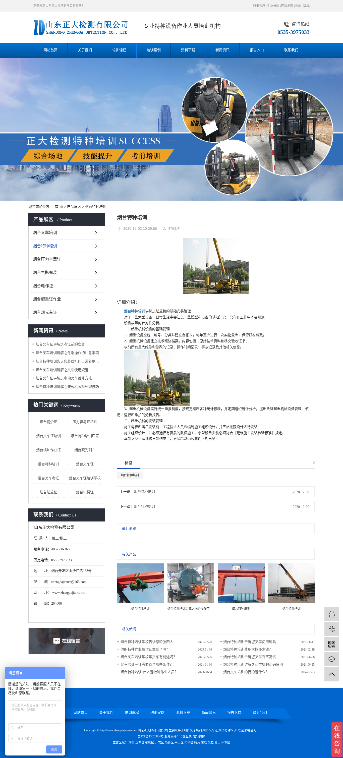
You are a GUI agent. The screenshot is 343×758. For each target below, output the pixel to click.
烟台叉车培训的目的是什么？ (246, 672)
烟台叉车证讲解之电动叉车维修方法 (64, 378)
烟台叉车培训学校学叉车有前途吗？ (149, 657)
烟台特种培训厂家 (85, 436)
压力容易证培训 (85, 422)
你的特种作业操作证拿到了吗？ (145, 649)
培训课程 (119, 50)
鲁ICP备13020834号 (151, 736)
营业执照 (199, 736)
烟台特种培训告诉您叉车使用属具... (251, 642)
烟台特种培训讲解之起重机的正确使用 (253, 664)
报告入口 (257, 50)
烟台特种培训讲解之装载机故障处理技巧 (67, 387)
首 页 (59, 207)
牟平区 (188, 742)
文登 (211, 742)
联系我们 (291, 50)
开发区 (159, 742)
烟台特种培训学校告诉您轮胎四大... (148, 642)
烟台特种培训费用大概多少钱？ (247, 649)
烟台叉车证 (85, 464)
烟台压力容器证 (47, 259)
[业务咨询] (331, 614)
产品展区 (74, 207)
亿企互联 (186, 736)
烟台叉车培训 (45, 232)
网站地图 (287, 6)
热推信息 (259, 6)
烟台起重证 (48, 492)
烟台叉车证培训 (48, 436)
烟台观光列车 (84, 450)
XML (306, 6)
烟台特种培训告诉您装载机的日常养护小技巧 (68, 361)
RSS (298, 6)
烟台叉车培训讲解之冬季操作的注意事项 (67, 353)
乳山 (217, 742)
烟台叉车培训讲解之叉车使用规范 (62, 370)
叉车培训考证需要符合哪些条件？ (147, 664)
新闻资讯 (222, 50)
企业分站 (273, 6)
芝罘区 (139, 742)
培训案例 (154, 50)
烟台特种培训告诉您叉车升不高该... (251, 657)
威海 (197, 742)
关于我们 (85, 50)
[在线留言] (331, 659)
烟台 (132, 742)
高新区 (169, 742)
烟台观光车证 (45, 312)
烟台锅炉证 (48, 422)
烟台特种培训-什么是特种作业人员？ (149, 672)
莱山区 (179, 742)
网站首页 (50, 50)
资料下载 (188, 50)
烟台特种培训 (95, 207)
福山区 (149, 742)
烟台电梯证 (43, 286)
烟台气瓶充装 (45, 272)
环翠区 (225, 742)
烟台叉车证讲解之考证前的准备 (60, 344)
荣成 (204, 742)
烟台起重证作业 (47, 299)
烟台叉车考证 (48, 478)
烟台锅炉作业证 (48, 450)
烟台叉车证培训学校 (85, 478)
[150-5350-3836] (331, 629)
